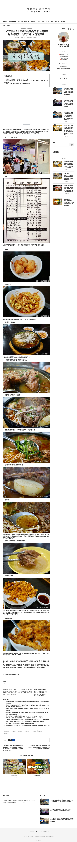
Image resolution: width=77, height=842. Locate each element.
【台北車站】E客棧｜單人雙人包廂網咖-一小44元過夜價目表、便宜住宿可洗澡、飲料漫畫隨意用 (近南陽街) (69, 116)
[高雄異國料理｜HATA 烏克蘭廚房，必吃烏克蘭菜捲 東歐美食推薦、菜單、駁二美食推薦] (38, 766)
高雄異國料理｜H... (38, 775)
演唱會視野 (6, 25)
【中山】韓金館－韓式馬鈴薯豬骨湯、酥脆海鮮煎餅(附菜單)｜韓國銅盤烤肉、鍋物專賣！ (25, 721)
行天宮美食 (34, 731)
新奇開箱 (63, 21)
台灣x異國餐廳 (12, 21)
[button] (5, 769)
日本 (39, 21)
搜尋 (54, 142)
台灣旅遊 (33, 21)
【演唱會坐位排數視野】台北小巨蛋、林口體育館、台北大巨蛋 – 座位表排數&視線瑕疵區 (68, 103)
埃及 (47, 21)
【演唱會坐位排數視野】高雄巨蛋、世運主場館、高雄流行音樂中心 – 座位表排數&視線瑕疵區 (68, 91)
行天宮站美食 (26, 731)
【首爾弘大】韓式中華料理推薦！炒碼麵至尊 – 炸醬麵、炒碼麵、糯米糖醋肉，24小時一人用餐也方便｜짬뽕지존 (68, 189)
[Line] (70, 29)
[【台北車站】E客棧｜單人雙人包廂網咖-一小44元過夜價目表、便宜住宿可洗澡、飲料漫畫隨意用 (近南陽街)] (57, 115)
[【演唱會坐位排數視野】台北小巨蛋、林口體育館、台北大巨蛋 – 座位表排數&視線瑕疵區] (57, 103)
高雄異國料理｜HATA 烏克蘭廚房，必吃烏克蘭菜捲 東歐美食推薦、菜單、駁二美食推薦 (69, 202)
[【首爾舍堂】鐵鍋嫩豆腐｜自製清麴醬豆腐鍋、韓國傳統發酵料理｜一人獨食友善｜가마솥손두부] (57, 164)
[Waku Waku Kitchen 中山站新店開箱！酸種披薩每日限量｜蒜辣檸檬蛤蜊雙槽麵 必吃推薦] (14, 766)
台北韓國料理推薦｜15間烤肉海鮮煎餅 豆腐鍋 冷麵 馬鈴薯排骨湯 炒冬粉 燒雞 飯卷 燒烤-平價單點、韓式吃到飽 (10, 692)
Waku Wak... (14, 775)
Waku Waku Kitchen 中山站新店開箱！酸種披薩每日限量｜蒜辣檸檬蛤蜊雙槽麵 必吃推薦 (68, 176)
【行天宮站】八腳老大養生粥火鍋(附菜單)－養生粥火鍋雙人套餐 (20, 723)
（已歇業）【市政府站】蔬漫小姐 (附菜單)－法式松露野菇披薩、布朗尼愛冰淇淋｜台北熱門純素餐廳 (27, 720)
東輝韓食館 (14, 731)
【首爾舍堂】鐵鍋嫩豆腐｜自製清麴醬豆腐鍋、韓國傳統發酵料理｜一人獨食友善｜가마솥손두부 (68, 164)
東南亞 (57, 21)
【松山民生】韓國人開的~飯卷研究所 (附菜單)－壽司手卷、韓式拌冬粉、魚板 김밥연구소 (25, 718)
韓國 (43, 21)
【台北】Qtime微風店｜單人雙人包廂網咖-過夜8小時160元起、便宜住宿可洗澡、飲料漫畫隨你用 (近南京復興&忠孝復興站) (68, 130)
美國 (52, 21)
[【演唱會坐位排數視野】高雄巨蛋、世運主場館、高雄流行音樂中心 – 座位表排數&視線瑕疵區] (57, 91)
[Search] (73, 29)
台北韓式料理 (6, 731)
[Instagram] (68, 29)
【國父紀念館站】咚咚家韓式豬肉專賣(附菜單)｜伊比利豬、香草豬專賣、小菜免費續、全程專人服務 (27, 725)
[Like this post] (10, 740)
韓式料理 (20, 21)
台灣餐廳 (26, 21)
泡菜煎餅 (20, 731)
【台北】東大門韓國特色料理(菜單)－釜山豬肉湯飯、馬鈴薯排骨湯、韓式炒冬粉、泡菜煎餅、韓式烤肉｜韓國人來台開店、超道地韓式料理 (40, 692)
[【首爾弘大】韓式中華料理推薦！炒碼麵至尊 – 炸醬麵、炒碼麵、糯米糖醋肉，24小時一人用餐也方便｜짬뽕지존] (57, 188)
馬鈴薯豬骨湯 (6, 733)
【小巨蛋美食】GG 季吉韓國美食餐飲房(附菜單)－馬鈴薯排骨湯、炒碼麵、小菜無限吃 (25, 691)
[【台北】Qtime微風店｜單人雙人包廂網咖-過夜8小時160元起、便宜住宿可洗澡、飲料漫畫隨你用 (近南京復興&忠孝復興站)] (57, 128)
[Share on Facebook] (13, 740)
